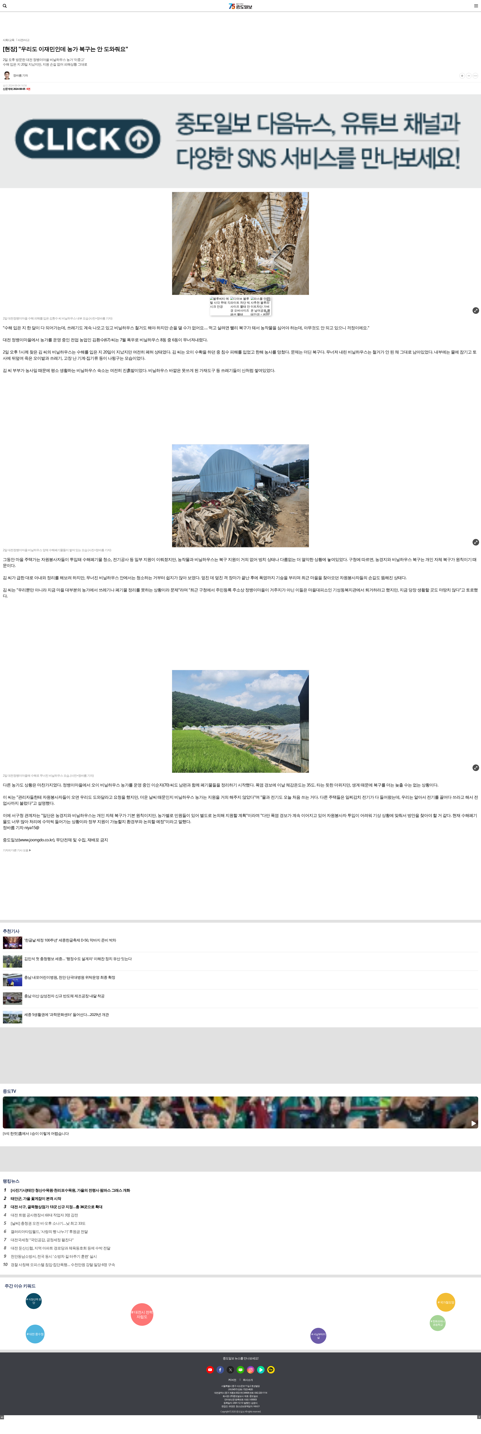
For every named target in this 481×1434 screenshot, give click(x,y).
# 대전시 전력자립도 (142, 1314)
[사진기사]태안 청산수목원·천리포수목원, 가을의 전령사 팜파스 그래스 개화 (70, 1190)
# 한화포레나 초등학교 (438, 1322)
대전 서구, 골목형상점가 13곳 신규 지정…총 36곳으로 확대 (56, 1206)
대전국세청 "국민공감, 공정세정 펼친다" (42, 1239)
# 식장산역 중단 (33, 1300)
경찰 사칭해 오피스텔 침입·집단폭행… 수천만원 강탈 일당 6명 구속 (63, 1264)
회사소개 (248, 1380)
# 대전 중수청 (35, 1334)
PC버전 (232, 1380)
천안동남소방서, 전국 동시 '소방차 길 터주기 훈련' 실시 (54, 1256)
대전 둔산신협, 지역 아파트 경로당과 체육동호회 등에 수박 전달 (60, 1248)
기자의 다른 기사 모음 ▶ (17, 850)
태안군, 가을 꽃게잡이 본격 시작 (36, 1198)
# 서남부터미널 (318, 1335)
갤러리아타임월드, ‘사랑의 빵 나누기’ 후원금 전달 (49, 1231)
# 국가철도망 (446, 1302)
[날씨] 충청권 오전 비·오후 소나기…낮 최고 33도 (48, 1223)
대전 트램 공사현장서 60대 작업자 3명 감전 (44, 1215)
